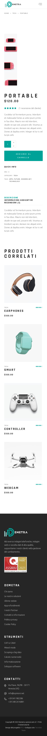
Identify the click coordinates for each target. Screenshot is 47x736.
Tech (16, 175)
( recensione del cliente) (30, 108)
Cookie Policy (10, 624)
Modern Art (26, 179)
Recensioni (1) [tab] (12, 202)
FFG (22, 727)
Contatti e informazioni (14, 615)
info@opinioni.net (16, 693)
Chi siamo (8, 591)
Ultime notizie (10, 601)
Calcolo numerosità (12, 657)
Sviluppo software (12, 666)
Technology (14, 181)
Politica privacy (10, 619)
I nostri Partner (11, 610)
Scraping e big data (12, 652)
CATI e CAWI (9, 643)
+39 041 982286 (15, 698)
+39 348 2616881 (16, 702)
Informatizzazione (12, 662)
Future (17, 179)
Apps (11, 179)
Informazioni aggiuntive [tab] (18, 200)
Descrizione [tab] (11, 197)
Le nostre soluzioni (12, 596)
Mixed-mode (10, 647)
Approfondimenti (12, 605)
